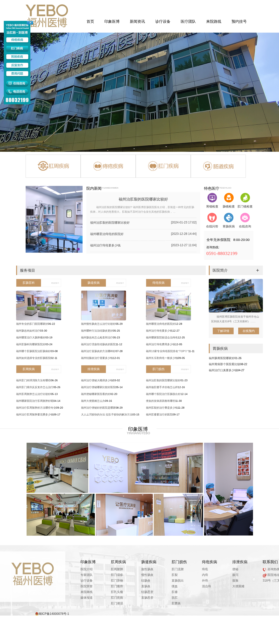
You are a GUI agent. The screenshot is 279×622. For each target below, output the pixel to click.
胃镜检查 (212, 206)
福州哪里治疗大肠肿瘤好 (30, 337)
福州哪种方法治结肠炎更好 (97, 330)
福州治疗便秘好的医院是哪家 (98, 407)
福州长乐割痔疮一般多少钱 (162, 357)
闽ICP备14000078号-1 (54, 613)
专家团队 (86, 574)
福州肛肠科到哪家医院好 (30, 344)
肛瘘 (175, 592)
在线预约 (249, 331)
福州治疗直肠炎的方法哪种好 (98, 351)
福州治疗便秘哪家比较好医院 (98, 387)
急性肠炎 (147, 569)
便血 (175, 586)
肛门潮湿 (117, 603)
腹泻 (235, 574)
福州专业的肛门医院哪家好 (32, 323)
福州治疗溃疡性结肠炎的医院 (98, 344)
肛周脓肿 (117, 569)
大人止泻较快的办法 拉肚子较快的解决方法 (106, 414)
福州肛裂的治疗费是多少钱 (162, 407)
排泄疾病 (93, 369)
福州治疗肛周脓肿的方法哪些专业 (36, 407)
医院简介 (220, 270)
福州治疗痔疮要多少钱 (105, 245)
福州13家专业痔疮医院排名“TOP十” (167, 351)
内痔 (205, 574)
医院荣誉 (86, 586)
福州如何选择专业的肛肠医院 (33, 357)
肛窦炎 (176, 603)
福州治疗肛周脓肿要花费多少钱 (34, 414)
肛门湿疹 (117, 574)
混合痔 (206, 586)
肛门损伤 (158, 369)
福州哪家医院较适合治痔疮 (162, 337)
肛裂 (175, 574)
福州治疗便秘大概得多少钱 (97, 380)
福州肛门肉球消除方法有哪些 (33, 380)
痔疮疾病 (158, 282)
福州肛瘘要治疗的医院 (159, 414)
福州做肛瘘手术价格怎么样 (162, 387)
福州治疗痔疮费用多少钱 (160, 344)
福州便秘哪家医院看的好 (95, 394)
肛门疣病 (117, 597)
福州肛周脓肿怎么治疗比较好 (33, 394)
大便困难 (238, 586)
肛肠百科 (29, 282)
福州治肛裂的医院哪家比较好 (143, 199)
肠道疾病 (93, 282)
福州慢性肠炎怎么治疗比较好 (98, 323)
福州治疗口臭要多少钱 (223, 370)
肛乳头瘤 (117, 592)
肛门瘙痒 (117, 586)
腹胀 (235, 580)
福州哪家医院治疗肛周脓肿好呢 (34, 400)
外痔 (205, 580)
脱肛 (175, 597)
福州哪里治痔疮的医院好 (107, 234)
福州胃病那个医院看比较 (224, 364)
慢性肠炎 (147, 574)
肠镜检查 (229, 206)
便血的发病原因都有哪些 (160, 400)
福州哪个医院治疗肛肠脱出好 (163, 394)
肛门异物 (117, 580)
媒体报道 (86, 597)
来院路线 (86, 592)
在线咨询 (245, 226)
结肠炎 (145, 580)
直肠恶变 (147, 597)
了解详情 (223, 331)
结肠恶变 (147, 592)
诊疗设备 (86, 580)
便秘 (235, 569)
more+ (55, 282)
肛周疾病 (29, 369)
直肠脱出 (178, 580)
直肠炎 (145, 586)
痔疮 (205, 569)
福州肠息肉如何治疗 (28, 330)
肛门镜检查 (245, 206)
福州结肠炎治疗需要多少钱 (97, 357)
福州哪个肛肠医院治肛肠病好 (33, 351)
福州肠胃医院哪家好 (221, 358)
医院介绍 (86, 569)
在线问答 (212, 226)
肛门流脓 (178, 569)
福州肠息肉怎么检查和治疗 (97, 337)
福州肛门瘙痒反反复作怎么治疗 (34, 387)
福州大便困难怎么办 (93, 400)
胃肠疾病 (229, 226)
